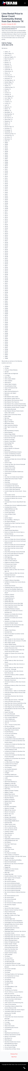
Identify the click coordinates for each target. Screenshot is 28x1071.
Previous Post (14, 1054)
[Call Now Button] (24, 1068)
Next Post (14, 1056)
